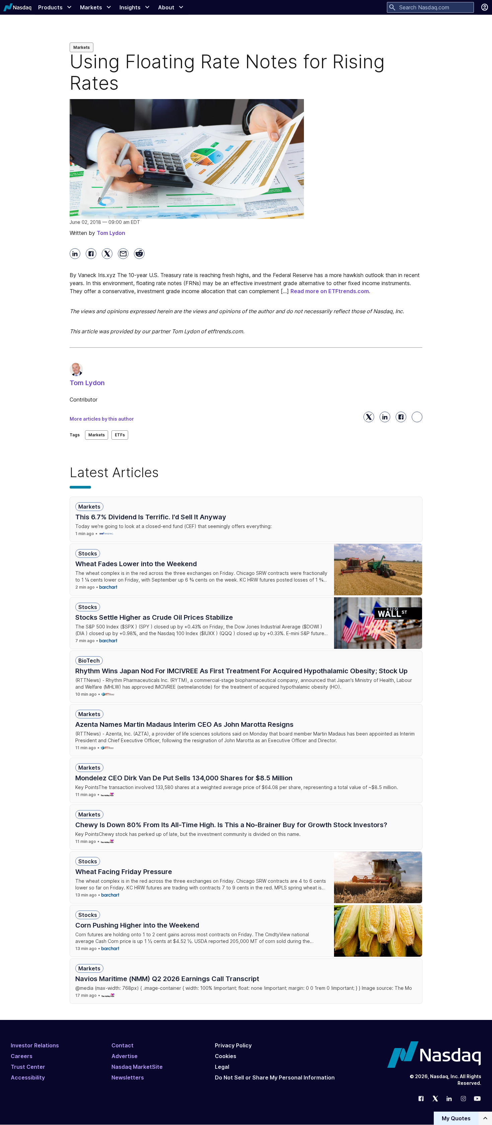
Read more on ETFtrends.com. (330, 291)
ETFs (120, 434)
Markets (81, 47)
